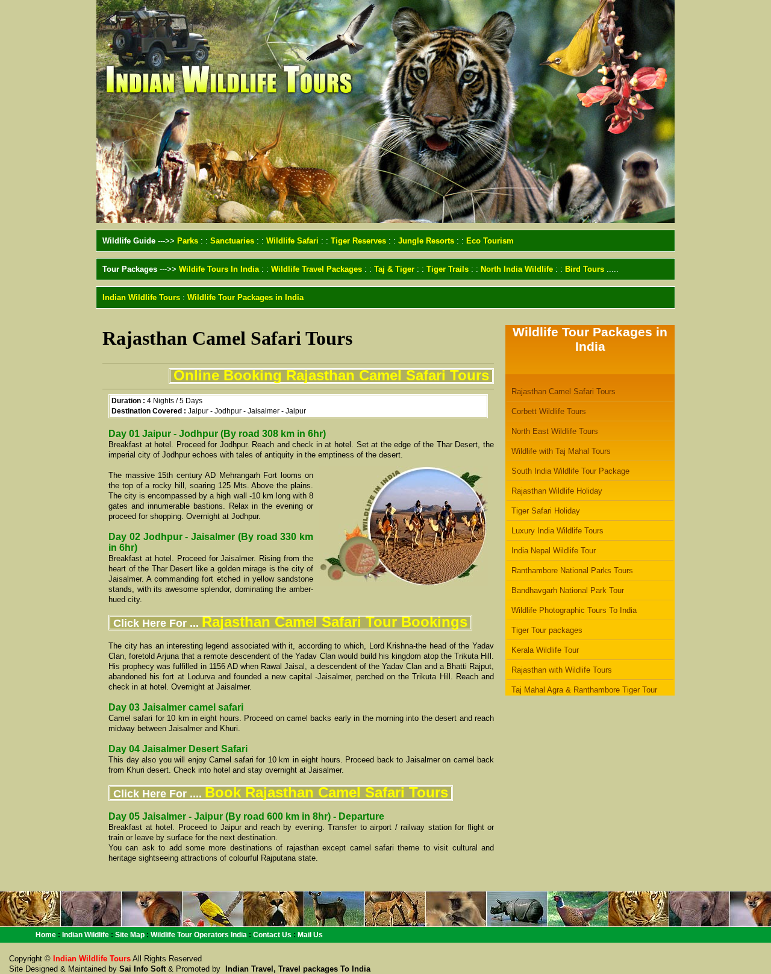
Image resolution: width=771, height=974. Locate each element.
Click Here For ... (290, 623)
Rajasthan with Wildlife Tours (561, 669)
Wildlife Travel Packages (316, 269)
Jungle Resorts (426, 240)
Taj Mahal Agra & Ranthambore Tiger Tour (584, 689)
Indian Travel (248, 968)
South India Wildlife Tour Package (570, 471)
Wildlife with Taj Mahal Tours (561, 451)
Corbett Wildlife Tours (548, 411)
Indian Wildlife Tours (141, 297)
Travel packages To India (324, 968)
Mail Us (310, 935)
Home (46, 935)
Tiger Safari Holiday (545, 510)
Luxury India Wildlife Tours (557, 530)
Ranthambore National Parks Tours (572, 570)
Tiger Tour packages (546, 630)
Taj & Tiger (394, 269)
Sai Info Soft (142, 968)
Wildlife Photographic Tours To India (574, 610)
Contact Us (272, 935)
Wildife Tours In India (219, 269)
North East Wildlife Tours (554, 431)
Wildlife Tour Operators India (199, 935)
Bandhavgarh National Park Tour (567, 590)
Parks (187, 240)
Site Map (130, 935)
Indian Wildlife (85, 935)
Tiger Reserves (358, 240)
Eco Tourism (490, 240)
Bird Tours (584, 269)
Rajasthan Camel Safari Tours (563, 391)
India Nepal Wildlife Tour (553, 550)
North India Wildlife (517, 269)
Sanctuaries (232, 240)
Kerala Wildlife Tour (545, 650)
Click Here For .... (280, 794)
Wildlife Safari (292, 240)
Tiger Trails (447, 269)
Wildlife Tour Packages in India (245, 297)
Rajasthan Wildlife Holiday (556, 490)
